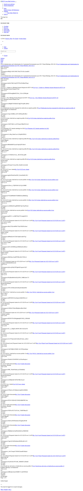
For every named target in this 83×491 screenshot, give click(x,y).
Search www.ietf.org (9, 4)
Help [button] (5, 8)
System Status (22, 38)
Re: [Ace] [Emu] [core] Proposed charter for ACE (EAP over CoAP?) (54, 343)
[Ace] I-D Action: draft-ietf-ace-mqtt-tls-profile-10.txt (41, 118)
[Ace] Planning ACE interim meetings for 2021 (37, 128)
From (2, 59)
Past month (7, 30)
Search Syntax (7, 10)
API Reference (15, 10)
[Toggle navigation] (1, 44)
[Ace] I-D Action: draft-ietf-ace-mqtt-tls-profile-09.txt (41, 159)
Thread (6, 48)
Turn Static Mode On (12, 13)
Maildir (6, 489)
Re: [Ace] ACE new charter (22, 169)
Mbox (2, 489)
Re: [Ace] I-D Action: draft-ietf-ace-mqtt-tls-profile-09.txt (44, 138)
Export (5, 55)
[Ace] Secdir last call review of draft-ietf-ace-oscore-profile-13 (48, 466)
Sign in (6, 14)
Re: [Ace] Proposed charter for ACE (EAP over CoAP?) (44, 261)
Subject (2, 58)
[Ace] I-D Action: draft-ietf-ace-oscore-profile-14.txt (40, 210)
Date (5, 47)
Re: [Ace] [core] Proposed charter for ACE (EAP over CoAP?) (49, 220)
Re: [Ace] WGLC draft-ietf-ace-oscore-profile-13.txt (40, 292)
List (2, 62)
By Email (15, 38)
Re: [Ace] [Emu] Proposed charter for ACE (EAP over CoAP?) (49, 455)
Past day (6, 27)
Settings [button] (6, 11)
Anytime (6, 26)
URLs (9, 489)
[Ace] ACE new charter (19, 384)
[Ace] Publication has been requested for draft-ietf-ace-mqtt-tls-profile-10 (56, 108)
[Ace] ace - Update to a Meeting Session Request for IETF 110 (49, 87)
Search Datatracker (9, 5)
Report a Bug (8, 38)
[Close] (1, 484)
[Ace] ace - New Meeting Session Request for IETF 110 (43, 97)
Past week (6, 29)
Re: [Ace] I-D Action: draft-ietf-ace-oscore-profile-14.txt (43, 179)
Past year (6, 32)
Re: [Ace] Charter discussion (22, 363)
